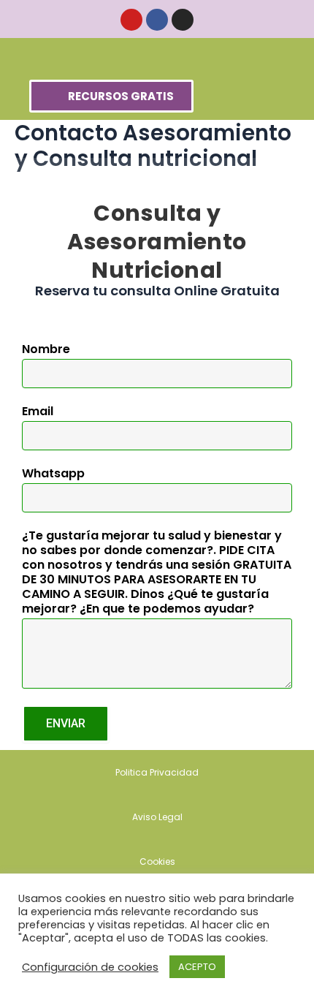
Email (37, 412)
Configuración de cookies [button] (90, 967)
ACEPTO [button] (197, 967)
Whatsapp (53, 474)
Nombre (46, 349)
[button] (157, 55)
